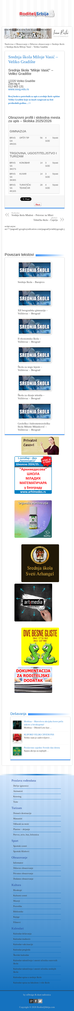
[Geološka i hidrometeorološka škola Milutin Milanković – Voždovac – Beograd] (34, 418)
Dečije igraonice (21, 785)
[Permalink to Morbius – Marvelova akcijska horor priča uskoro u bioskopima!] (17, 729)
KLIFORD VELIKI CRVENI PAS (39, 734)
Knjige (16, 917)
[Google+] (31, 1001)
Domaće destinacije (22, 813)
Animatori (18, 791)
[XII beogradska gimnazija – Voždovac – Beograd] (34, 305)
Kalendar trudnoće (21, 939)
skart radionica (44, 994)
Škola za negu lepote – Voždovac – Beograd (30, 368)
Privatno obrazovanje (23, 873)
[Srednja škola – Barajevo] (34, 277)
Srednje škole (58, 44)
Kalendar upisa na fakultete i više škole (31, 982)
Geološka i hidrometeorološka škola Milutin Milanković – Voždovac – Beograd (34, 426)
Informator (18, 862)
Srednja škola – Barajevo (31, 282)
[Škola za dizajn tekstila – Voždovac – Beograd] (34, 390)
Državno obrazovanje (40, 44)
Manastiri (17, 818)
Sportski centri (20, 846)
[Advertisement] (39, 239)
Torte (15, 802)
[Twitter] (40, 1001)
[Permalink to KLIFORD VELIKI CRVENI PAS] (17, 742)
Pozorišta (17, 906)
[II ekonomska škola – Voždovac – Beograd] (34, 333)
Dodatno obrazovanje (23, 878)
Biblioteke (18, 911)
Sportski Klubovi (21, 851)
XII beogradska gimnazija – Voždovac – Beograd (33, 312)
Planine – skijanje (21, 829)
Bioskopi (17, 890)
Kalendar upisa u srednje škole (27, 977)
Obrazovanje (22, 44)
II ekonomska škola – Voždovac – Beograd (29, 340)
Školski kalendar (21, 955)
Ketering (17, 796)
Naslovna (9, 44)
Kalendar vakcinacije (23, 944)
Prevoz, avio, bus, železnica (26, 834)
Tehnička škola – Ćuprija (45, 219)
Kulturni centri (20, 895)
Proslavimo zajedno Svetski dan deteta (42, 747)
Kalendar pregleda (21, 949)
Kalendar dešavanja (22, 933)
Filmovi (17, 922)
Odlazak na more (21, 824)
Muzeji (16, 901)
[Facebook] (36, 1001)
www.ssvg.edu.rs (18, 89)
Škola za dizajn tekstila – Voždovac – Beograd (31, 397)
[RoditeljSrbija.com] (37, 16)
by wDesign (28, 994)
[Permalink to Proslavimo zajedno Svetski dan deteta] (17, 755)
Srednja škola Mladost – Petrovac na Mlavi (32, 214)
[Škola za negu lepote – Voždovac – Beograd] (34, 362)
